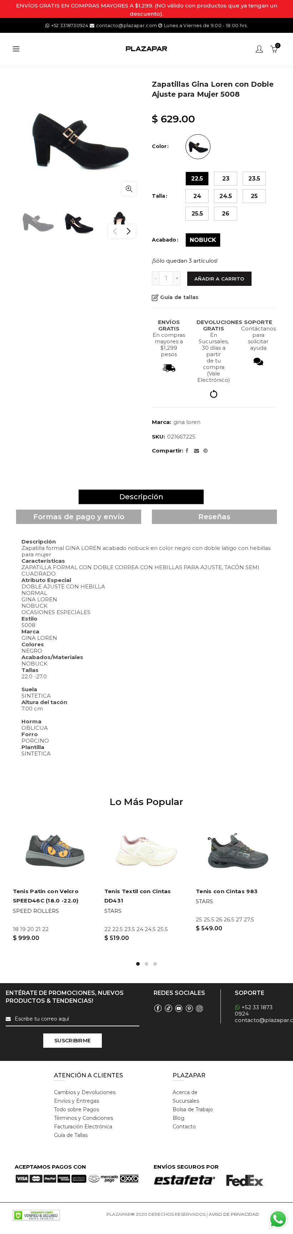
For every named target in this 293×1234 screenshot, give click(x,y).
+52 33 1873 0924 (254, 1010)
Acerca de (185, 1092)
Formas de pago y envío (78, 516)
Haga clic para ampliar (129, 189)
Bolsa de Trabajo (193, 1109)
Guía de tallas (179, 297)
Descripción (141, 496)
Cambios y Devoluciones (84, 1092)
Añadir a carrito (219, 279)
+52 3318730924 (69, 25)
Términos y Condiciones (83, 1118)
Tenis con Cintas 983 (227, 891)
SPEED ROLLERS (36, 910)
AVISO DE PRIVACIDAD (234, 1214)
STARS (112, 910)
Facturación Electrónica (83, 1126)
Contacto (184, 1126)
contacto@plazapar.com (126, 25)
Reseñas (214, 516)
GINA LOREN (186, 422)
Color (159, 146)
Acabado (164, 240)
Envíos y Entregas (76, 1101)
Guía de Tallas (71, 1135)
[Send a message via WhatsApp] (278, 1219)
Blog (178, 1118)
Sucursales (186, 1101)
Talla (158, 196)
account (259, 49)
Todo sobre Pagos (76, 1109)
